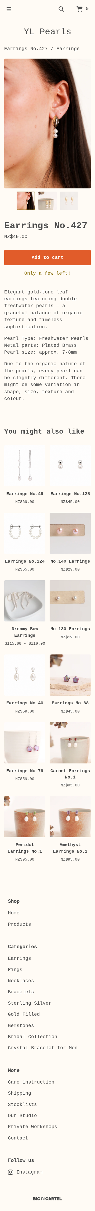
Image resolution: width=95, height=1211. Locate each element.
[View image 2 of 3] (47, 201)
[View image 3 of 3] (69, 201)
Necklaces (21, 981)
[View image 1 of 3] (26, 201)
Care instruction (31, 1082)
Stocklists (22, 1104)
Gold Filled (24, 1014)
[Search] (61, 9)
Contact (18, 1138)
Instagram (29, 1172)
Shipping (19, 1093)
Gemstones (21, 1025)
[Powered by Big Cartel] (47, 1199)
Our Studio (22, 1115)
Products (19, 924)
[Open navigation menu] (9, 9)
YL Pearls (47, 32)
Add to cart (48, 257)
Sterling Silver (29, 1003)
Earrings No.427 (26, 48)
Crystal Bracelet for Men (43, 1048)
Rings (15, 969)
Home (14, 913)
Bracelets (21, 992)
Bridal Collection (32, 1036)
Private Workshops (32, 1126)
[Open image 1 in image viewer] (47, 123)
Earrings (68, 48)
